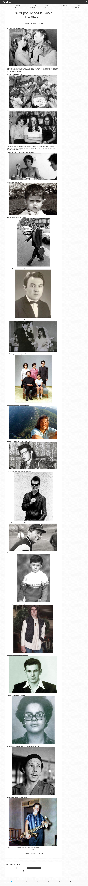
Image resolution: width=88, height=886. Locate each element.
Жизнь (46, 5)
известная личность (29, 847)
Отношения (17, 5)
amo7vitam (32, 20)
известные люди (20, 847)
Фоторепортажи (64, 5)
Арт (60, 7)
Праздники (77, 5)
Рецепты (77, 7)
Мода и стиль (33, 5)
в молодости (37, 847)
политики (9, 847)
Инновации (72, 881)
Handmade (32, 7)
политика (14, 847)
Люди (16, 7)
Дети (46, 7)
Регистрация (79, 2)
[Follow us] (11, 881)
